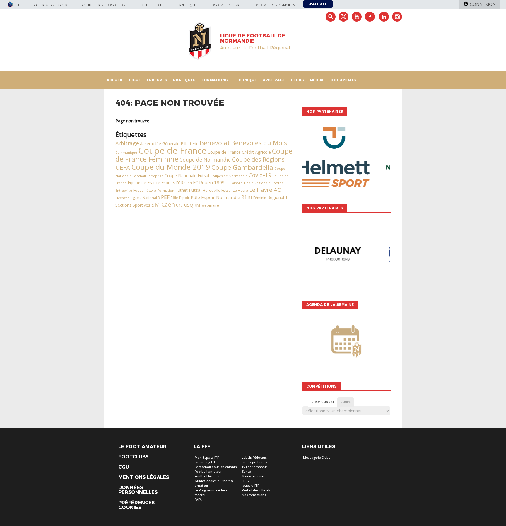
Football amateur (208, 472)
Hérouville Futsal (217, 190)
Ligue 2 (136, 198)
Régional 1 (277, 197)
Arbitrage (274, 80)
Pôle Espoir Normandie (215, 197)
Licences (122, 198)
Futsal (195, 190)
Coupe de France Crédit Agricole (239, 152)
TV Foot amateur (254, 467)
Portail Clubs (225, 5)
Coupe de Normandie (205, 159)
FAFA (198, 500)
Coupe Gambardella (242, 167)
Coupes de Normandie (228, 176)
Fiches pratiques (254, 462)
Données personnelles (138, 490)
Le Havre (240, 190)
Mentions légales (143, 477)
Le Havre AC (265, 189)
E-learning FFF (205, 462)
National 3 (151, 197)
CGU (123, 467)
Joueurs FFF (250, 486)
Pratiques (184, 80)
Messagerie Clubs (316, 458)
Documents (343, 80)
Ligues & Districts (49, 5)
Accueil (115, 80)
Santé (246, 472)
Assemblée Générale (160, 143)
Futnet (181, 190)
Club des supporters (104, 5)
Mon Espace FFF (207, 458)
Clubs (297, 80)
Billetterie (152, 5)
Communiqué (126, 152)
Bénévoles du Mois (259, 142)
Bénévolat (215, 142)
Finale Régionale (257, 183)
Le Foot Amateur (142, 446)
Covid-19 (260, 175)
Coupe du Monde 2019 (170, 167)
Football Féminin (207, 476)
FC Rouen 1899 (209, 182)
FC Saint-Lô (234, 183)
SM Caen (163, 204)
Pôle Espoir (180, 197)
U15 (179, 205)
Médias (317, 80)
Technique (245, 80)
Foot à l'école (144, 190)
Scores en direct (254, 476)
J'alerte (318, 4)
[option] (346, 158)
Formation (165, 190)
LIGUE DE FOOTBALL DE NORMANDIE (252, 38)
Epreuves (157, 80)
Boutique (187, 5)
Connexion (483, 4)
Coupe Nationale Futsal (187, 175)
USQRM (192, 205)
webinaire (210, 205)
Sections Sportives (132, 205)
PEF (165, 197)
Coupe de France (172, 150)
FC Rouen (184, 182)
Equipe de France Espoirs (151, 182)
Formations (214, 80)
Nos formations (254, 495)
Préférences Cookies (136, 505)
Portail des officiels (274, 5)
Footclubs (133, 457)
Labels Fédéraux (254, 458)
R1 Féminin (257, 197)
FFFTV (245, 481)
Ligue (135, 80)
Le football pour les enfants (216, 467)
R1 (244, 197)
